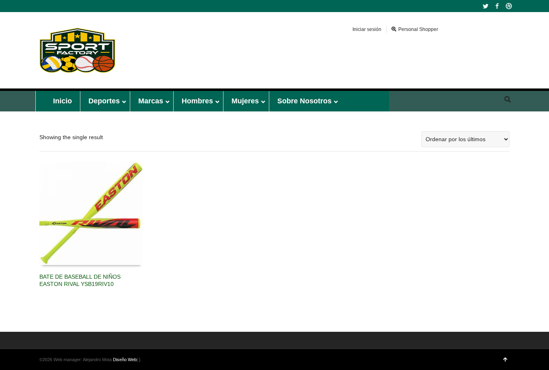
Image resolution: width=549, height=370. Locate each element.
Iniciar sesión (366, 29)
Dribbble (509, 6)
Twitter (485, 6)
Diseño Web (125, 359)
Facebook (497, 6)
